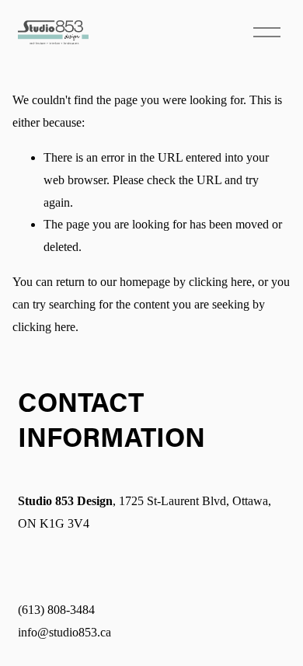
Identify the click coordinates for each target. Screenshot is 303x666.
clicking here (220, 281)
